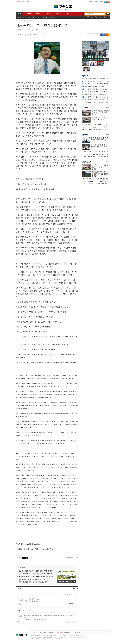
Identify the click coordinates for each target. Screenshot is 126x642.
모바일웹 (107, 17)
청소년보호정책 (67, 632)
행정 (24, 17)
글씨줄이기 (91, 34)
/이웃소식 (86, 162)
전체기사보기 (99, 17)
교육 (33, 17)
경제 (28, 17)
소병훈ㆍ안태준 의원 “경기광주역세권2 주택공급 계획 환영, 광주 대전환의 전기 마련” (96, 78)
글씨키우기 (88, 34)
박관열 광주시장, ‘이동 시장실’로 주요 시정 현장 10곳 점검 (96, 86)
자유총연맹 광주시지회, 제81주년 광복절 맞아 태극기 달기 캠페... (100, 167)
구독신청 (91, 17)
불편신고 (51, 632)
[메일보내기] (17, 558)
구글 (106, 34)
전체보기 (75, 588)
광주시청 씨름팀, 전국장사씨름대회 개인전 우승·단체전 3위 (99, 147)
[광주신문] (63, 10)
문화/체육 (44, 17)
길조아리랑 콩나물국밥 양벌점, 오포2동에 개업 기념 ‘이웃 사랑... (100, 113)
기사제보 (39, 632)
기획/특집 (23, 21)
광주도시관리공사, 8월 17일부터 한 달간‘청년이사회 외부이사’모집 (96, 94)
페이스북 (101, 34)
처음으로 (91, 1)
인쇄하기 (97, 34)
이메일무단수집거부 (77, 632)
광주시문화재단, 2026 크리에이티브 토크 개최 (33, 582)
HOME (17, 21)
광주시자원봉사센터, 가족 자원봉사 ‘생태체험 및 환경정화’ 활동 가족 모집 (97, 81)
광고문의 (45, 632)
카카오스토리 (109, 34)
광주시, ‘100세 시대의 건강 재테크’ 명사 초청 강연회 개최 (96, 97)
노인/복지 (38, 17)
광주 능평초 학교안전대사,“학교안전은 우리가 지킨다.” (96, 92)
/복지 (85, 107)
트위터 (103, 34)
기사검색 (107, 13)
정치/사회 (19, 17)
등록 (71, 603)
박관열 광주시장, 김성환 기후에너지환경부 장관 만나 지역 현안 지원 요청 (96, 84)
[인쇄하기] (19, 558)
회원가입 (101, 1)
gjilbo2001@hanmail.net (61, 638)
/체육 (85, 135)
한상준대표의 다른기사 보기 (70, 557)
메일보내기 (94, 34)
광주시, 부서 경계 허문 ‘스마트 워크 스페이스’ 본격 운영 (96, 102)
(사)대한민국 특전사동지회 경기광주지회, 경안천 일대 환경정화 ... (100, 174)
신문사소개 (33, 632)
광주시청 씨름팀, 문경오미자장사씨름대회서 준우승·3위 (96, 100)
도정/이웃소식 (52, 17)
